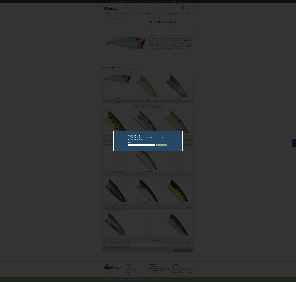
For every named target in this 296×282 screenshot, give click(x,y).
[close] (181, 133)
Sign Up (161, 145)
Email (129, 142)
